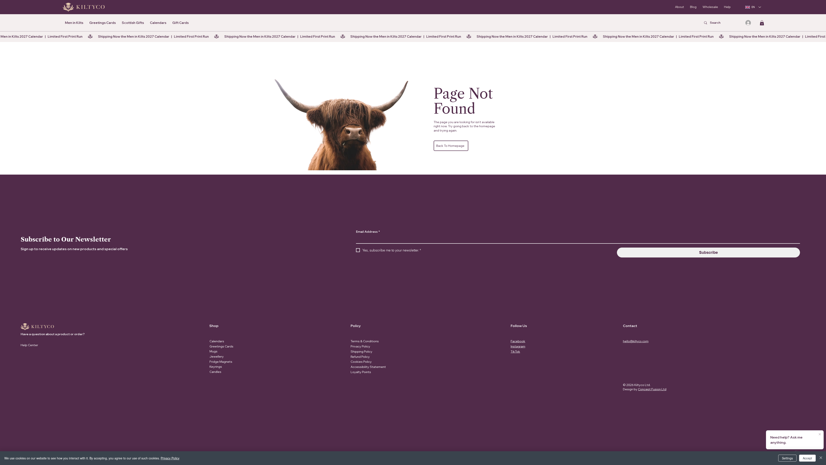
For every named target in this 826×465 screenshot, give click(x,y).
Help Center (29, 345)
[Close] (820, 458)
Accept (807, 458)
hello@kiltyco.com (636, 341)
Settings (787, 458)
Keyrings (216, 367)
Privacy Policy (360, 346)
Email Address (368, 232)
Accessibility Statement (368, 367)
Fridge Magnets (221, 362)
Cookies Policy (361, 362)
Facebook (518, 341)
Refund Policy (360, 357)
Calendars (217, 341)
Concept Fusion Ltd (652, 389)
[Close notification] (819, 434)
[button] (762, 22)
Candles (215, 372)
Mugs (213, 351)
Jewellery (217, 356)
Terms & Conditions (365, 341)
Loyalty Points (361, 372)
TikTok (515, 351)
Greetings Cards (221, 346)
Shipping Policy (361, 351)
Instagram (518, 346)
